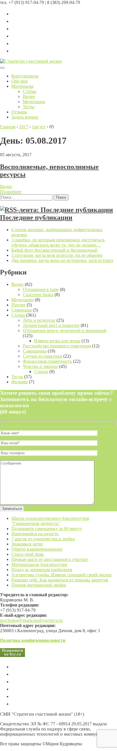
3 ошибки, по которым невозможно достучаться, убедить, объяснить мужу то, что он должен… (58, 242)
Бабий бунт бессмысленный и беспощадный (54, 250)
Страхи (41, 371)
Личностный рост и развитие (51, 325)
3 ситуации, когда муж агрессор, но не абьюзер (57, 255)
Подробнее (10, 191)
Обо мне (19, 81)
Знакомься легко (27, 544)
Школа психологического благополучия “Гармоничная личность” (50, 521)
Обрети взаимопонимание (36, 549)
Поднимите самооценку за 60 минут (46, 528)
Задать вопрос (25, 117)
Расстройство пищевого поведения (57, 345)
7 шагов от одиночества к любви (43, 538)
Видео (29, 96)
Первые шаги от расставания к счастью (49, 559)
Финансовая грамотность (47, 361)
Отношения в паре (41, 289)
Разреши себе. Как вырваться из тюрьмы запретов (59, 579)
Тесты (28, 106)
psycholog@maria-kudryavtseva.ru (31, 620)
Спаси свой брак (27, 554)
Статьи (29, 91)
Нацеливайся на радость (34, 533)
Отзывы (19, 111)
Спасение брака (38, 294)
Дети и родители (39, 320)
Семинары (21, 310)
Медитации (34, 101)
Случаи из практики (42, 356)
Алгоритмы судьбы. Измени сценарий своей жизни (61, 574)
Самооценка (35, 351)
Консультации (25, 76)
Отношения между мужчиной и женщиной (64, 330)
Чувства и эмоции (40, 366)
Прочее (18, 304)
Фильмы (19, 381)
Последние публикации (36, 217)
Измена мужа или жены (57, 340)
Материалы (22, 86)
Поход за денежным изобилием (41, 569)
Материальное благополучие (39, 564)
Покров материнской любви (38, 585)
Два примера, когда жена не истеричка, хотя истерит (62, 260)
